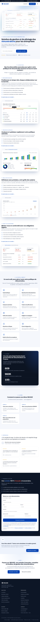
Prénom (21, 504)
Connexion (25, 3)
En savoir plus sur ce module (8, 97)
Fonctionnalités (23, 592)
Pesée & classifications (5, 598)
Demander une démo (21, 51)
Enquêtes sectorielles (25, 594)
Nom (4, 504)
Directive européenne (5, 602)
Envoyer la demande (20, 520)
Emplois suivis (23, 596)
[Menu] (37, 4)
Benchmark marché (4, 594)
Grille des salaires (4, 600)
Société (4, 500)
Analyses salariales (4, 596)
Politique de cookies (27, 619)
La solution (3, 592)
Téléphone (27, 513)
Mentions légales (4, 610)
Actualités (22, 598)
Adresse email (5, 513)
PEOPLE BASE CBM (4, 608)
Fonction (4, 509)
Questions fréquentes (25, 600)
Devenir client (32, 3)
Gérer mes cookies (35, 619)
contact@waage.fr (24, 608)
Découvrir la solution (26, 571)
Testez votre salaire (24, 602)
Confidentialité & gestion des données (17, 619)
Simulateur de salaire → (32, 550)
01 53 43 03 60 (23, 610)
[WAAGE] (5, 4)
